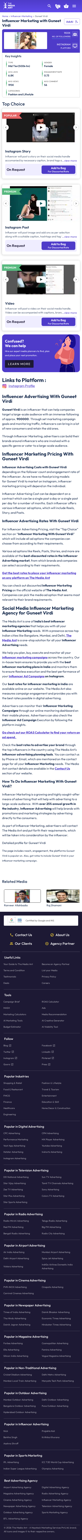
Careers (46, 983)
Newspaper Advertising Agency (19, 1506)
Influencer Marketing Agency (56, 1499)
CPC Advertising (11, 1133)
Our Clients (23, 944)
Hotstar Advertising (13, 1152)
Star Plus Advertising (14, 1195)
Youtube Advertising (52, 1145)
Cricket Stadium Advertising (17, 1374)
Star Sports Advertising (15, 1202)
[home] (8, 8)
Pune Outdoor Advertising (55, 1405)
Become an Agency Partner (56, 964)
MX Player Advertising (53, 1139)
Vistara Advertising (13, 1266)
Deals (6, 983)
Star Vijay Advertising (14, 1183)
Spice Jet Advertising (52, 1258)
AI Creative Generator (53, 1020)
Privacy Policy (49, 976)
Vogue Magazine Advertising (56, 1355)
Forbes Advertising (13, 1343)
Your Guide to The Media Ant (18, 964)
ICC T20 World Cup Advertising (58, 1462)
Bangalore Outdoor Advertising (19, 1405)
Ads (44, 1008)
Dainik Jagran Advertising (16, 1324)
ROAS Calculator (50, 1001)
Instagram (8, 1058)
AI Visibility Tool (50, 1026)
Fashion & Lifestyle (51, 1083)
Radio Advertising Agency (55, 1493)
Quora (6, 1064)
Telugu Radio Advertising (54, 1220)
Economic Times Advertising (56, 1318)
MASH (6, 1008)
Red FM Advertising (13, 1227)
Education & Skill (50, 1101)
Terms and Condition (14, 970)
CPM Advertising (50, 1133)
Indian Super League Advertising (20, 1468)
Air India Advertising (13, 1252)
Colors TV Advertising (53, 1195)
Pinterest (46, 1058)
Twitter (7, 1051)
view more (70, 160)
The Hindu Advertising (14, 1318)
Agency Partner (62, 944)
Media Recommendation (54, 1014)
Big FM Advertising (51, 1227)
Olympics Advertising (53, 1468)
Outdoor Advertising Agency (18, 1512)
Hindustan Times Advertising (56, 1324)
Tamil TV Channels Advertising (57, 1183)
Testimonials (9, 976)
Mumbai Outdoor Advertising (18, 1399)
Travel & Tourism (50, 1089)
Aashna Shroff (10, 1443)
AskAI (69, 21)
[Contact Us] (57, 7)
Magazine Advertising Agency (18, 1493)
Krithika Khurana (50, 1437)
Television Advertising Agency (57, 1506)
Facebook (47, 1045)
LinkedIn (46, 1051)
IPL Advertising (11, 1462)
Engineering (9, 1114)
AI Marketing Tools (13, 1020)
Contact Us (23, 935)
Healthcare (9, 1108)
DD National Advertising (16, 1177)
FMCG (6, 1095)
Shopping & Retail (12, 1083)
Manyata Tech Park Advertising (58, 1381)
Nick (5, 1431)
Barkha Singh (10, 1437)
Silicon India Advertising (15, 1355)
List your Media (49, 970)
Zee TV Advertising (13, 1189)
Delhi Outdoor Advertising (55, 1399)
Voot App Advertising (14, 1145)
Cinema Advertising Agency (17, 1499)
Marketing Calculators (14, 1014)
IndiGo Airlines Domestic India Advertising (57, 1266)
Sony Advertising (50, 1189)
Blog (5, 1045)
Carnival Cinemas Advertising (18, 1293)
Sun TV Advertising (51, 1177)
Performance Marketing (15, 1139)
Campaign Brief (11, 1001)
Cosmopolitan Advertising (55, 1343)
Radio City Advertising (53, 1233)
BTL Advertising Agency (15, 1518)
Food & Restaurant (13, 1089)
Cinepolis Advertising (52, 1287)
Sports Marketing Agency (55, 1512)
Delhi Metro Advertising (54, 1374)
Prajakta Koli (48, 1431)
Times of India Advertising (16, 1312)
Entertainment (49, 1095)
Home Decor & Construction (56, 1108)
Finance (7, 1101)
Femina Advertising (52, 1349)
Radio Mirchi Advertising (16, 1220)
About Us (62, 935)
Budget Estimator (12, 1026)
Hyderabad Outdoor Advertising (19, 1412)
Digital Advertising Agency (55, 1487)
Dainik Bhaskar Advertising (56, 1312)
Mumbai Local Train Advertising (19, 1381)
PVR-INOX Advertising (15, 1287)
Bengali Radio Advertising (16, 1233)
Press (44, 1064)
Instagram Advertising (14, 1158)
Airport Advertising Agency (17, 1487)
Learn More (19, 364)
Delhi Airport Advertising (16, 1258)
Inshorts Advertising (52, 1152)
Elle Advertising (11, 1349)
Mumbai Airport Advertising (56, 1252)
